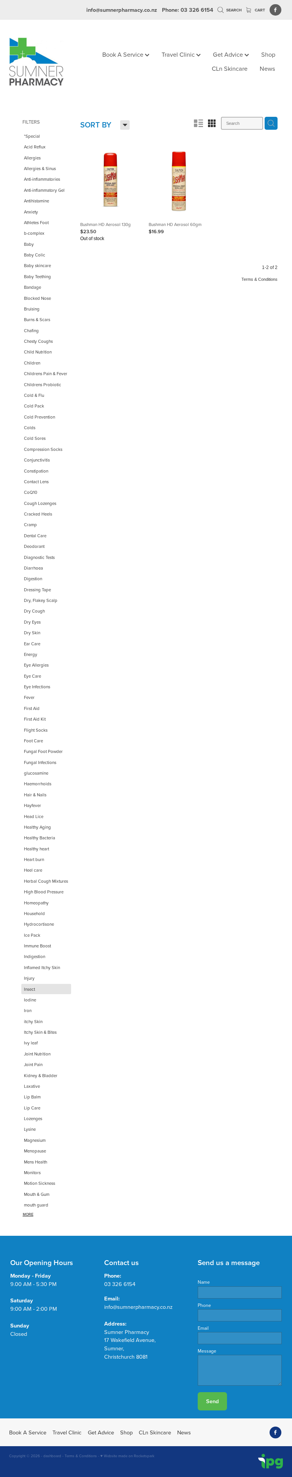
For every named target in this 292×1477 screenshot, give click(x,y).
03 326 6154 (119, 1284)
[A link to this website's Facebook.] (275, 10)
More (28, 1214)
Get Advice (228, 54)
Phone (204, 1305)
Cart (259, 10)
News (267, 68)
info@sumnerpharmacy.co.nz (121, 10)
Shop (268, 54)
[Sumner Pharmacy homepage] (36, 62)
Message (207, 1351)
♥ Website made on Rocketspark (127, 1455)
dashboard (52, 1455)
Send (212, 1401)
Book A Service (123, 54)
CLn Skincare (230, 68)
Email (203, 1328)
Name (204, 1282)
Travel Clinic (179, 54)
